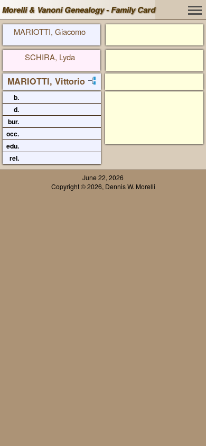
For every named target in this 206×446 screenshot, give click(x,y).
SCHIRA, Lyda (50, 56)
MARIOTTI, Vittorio (46, 81)
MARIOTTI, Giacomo (50, 31)
